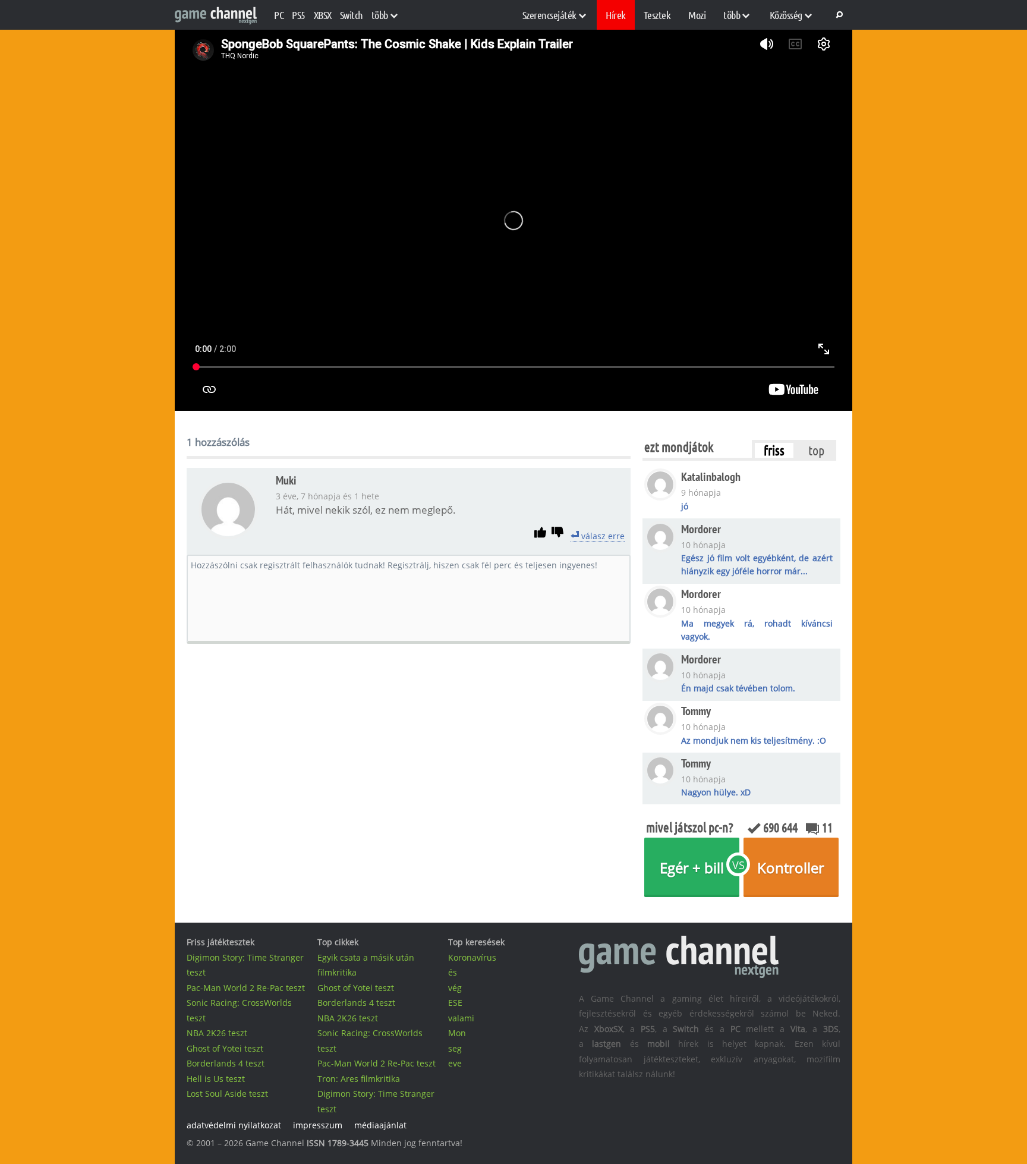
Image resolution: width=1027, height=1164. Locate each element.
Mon (457, 1033)
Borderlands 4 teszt (225, 1063)
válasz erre (602, 536)
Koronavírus (472, 957)
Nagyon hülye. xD (716, 792)
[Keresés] (837, 15)
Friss (774, 450)
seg (455, 1048)
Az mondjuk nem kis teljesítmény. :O (753, 740)
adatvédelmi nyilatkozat (234, 1125)
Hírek (616, 14)
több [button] (379, 14)
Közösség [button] (786, 14)
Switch (351, 14)
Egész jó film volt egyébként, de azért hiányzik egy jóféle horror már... (756, 564)
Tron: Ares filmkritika (358, 1078)
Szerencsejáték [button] (549, 14)
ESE (455, 1002)
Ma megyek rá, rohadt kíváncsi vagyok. (756, 630)
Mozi (696, 14)
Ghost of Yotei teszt (225, 1048)
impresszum (317, 1125)
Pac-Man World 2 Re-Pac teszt (246, 987)
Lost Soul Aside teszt (227, 1093)
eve (455, 1063)
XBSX (323, 14)
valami (461, 1018)
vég (455, 987)
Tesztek (657, 14)
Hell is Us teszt (216, 1078)
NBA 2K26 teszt (217, 1033)
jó (684, 506)
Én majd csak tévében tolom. (738, 688)
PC (278, 14)
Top (816, 450)
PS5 (298, 14)
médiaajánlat (380, 1125)
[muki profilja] (228, 535)
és (452, 972)
